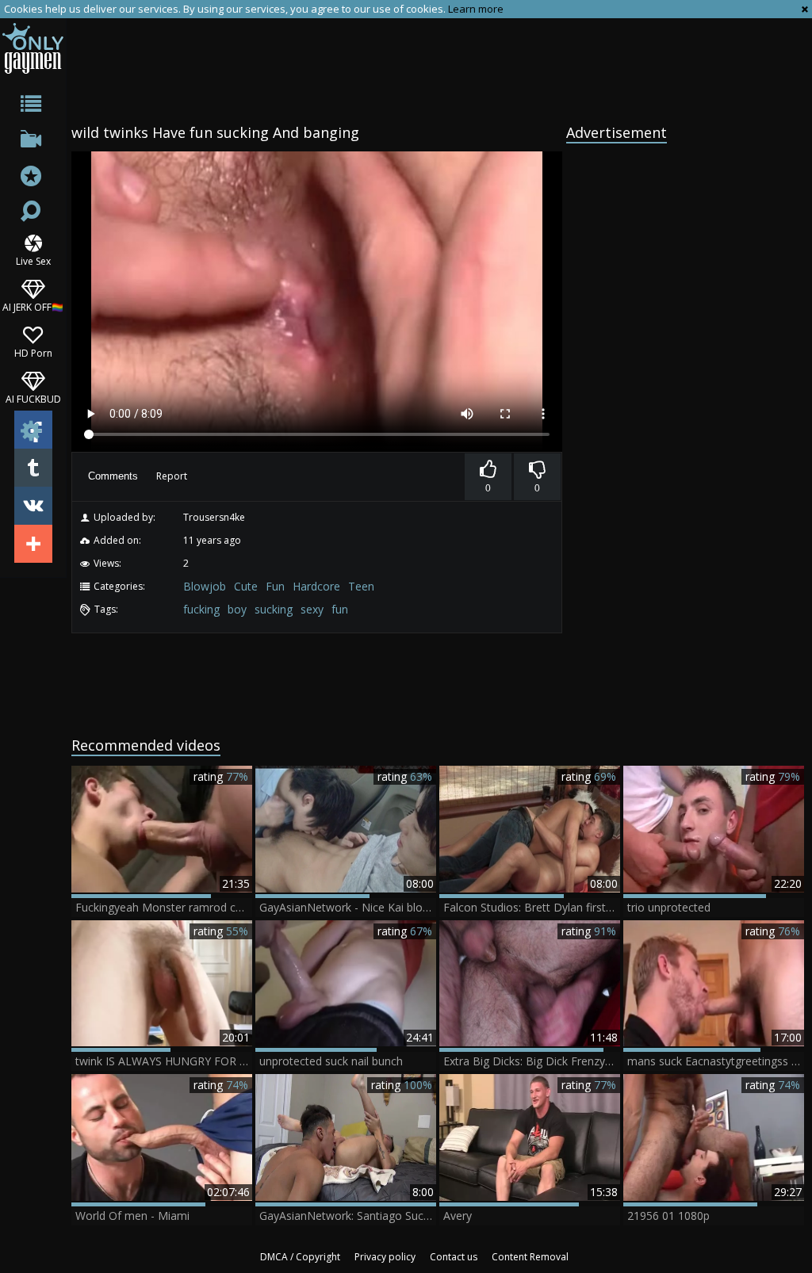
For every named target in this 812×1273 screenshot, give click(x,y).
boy (237, 609)
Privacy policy (385, 1256)
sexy (312, 609)
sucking (274, 609)
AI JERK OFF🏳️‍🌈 (32, 306)
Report (171, 476)
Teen (361, 586)
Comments (113, 476)
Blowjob (204, 586)
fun (339, 609)
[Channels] (33, 142)
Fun (275, 586)
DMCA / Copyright (300, 1256)
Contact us (453, 1256)
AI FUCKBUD (33, 398)
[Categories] (33, 107)
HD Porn (33, 352)
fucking (201, 609)
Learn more (476, 9)
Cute (246, 586)
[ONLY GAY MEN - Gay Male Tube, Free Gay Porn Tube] (33, 48)
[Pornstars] (33, 178)
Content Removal (530, 1256)
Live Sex (33, 260)
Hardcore (316, 586)
